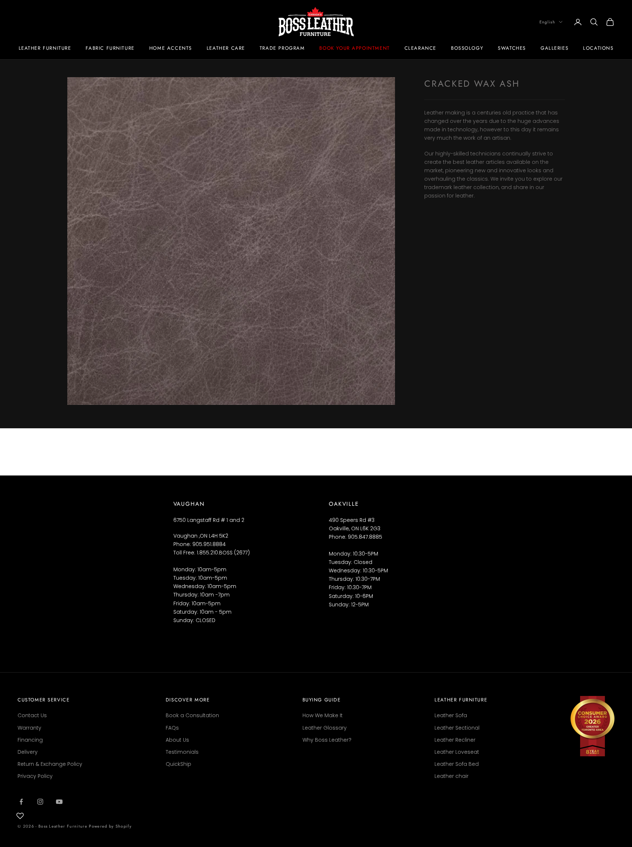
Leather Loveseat (456, 752)
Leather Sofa (450, 715)
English (547, 22)
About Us (177, 740)
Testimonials (182, 752)
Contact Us (32, 715)
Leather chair (451, 776)
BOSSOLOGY (467, 48)
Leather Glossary (324, 727)
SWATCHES (512, 48)
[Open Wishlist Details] (20, 816)
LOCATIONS (598, 48)
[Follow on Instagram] (40, 801)
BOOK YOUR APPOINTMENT (354, 48)
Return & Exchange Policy (50, 764)
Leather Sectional (456, 727)
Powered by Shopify (110, 826)
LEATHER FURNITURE (45, 48)
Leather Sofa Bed (456, 764)
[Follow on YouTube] (59, 801)
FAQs (172, 727)
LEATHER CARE (226, 48)
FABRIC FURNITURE (110, 48)
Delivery (28, 752)
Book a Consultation (192, 715)
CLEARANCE (420, 48)
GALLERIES (554, 48)
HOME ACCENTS (170, 48)
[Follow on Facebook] (21, 801)
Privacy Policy (35, 776)
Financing (30, 740)
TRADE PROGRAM (282, 48)
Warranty (29, 727)
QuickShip (178, 764)
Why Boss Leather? (326, 740)
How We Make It (322, 715)
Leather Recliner (454, 740)
